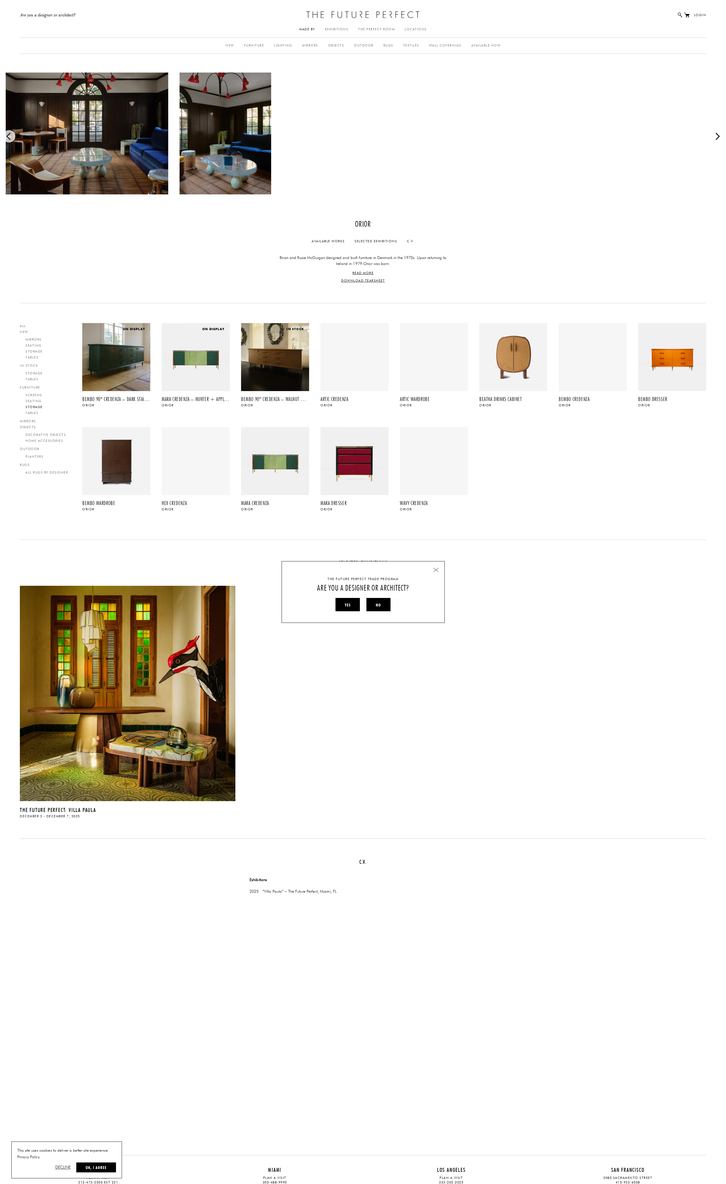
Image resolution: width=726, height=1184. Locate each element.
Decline (63, 1167)
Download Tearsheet (363, 280)
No (378, 605)
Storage (34, 351)
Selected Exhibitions (375, 241)
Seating (34, 345)
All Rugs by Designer (47, 472)
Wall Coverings (445, 45)
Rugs (388, 45)
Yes (348, 605)
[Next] (717, 136)
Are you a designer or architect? (48, 15)
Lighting (283, 45)
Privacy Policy (28, 1157)
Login (700, 15)
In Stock (29, 365)
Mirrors (310, 45)
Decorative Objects (46, 434)
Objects (336, 45)
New (229, 45)
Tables (32, 357)
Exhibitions (337, 29)
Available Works (328, 241)
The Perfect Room (376, 29)
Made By (307, 29)
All (23, 326)
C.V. (410, 241)
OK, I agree (96, 1167)
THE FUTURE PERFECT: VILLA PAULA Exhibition (127, 692)
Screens (34, 395)
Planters (34, 456)
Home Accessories (44, 440)
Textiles (411, 45)
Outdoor (363, 45)
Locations (416, 29)
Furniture (254, 45)
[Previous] (9, 136)
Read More (363, 273)
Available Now (486, 45)
